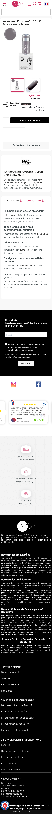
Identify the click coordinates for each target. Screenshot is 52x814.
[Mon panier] (39, 4)
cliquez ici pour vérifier (30, 808)
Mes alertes (6, 691)
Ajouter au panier (29, 120)
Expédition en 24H (14, 104)
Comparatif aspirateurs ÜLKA (15, 711)
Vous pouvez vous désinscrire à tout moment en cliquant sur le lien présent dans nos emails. (25, 356)
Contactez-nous (8, 763)
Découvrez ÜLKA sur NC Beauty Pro (17, 705)
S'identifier (6, 678)
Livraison (5, 745)
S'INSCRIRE (26, 363)
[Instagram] (14, 384)
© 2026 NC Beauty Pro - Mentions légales (26, 812)
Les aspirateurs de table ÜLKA (15, 724)
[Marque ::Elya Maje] (26, 162)
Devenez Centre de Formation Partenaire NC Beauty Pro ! (26, 640)
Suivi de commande (10, 672)
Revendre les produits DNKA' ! (17, 579)
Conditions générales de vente (15, 751)
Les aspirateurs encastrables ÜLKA (17, 717)
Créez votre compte (10, 684)
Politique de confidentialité (13, 757)
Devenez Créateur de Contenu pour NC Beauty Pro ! (22, 610)
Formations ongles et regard (14, 730)
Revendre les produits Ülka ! (16, 554)
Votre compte (12, 667)
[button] (46, 3)
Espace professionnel (11, 769)
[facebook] (38, 384)
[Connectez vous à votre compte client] (34, 4)
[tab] (14, 201)
